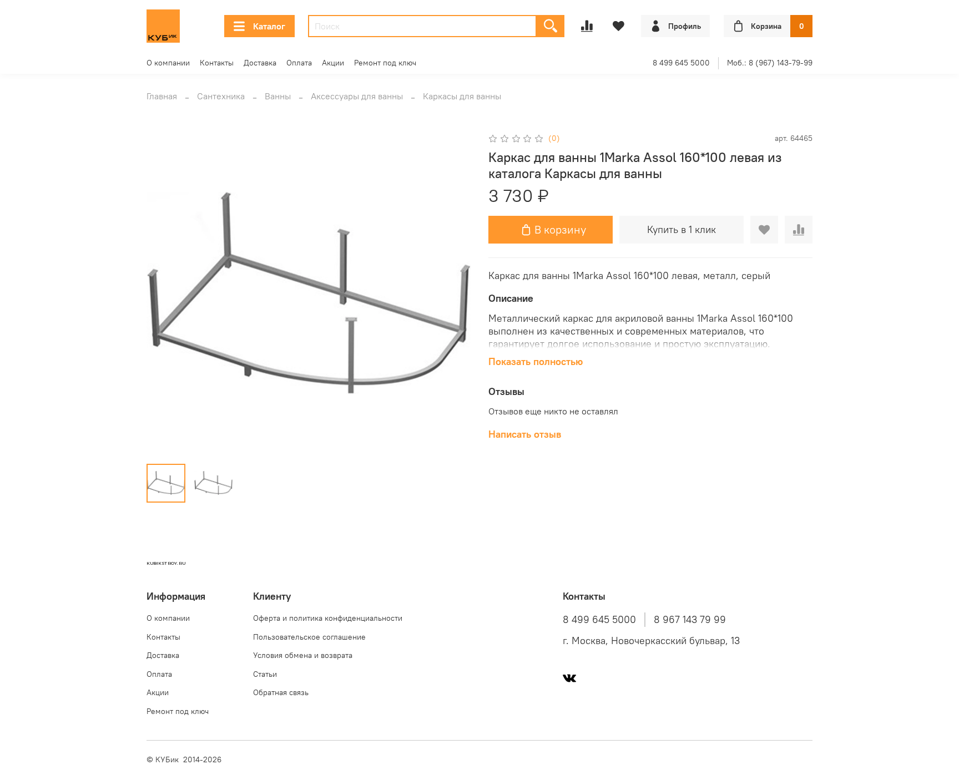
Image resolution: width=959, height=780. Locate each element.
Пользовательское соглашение (309, 637)
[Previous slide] (164, 293)
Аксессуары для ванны (357, 96)
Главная (162, 96)
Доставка (260, 63)
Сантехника (221, 96)
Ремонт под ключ (385, 63)
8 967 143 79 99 (690, 620)
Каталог (269, 26)
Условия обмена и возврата (302, 655)
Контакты (217, 63)
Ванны (278, 96)
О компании (168, 63)
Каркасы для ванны (462, 96)
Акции (333, 63)
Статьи (265, 674)
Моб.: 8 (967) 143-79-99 (769, 63)
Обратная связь (281, 692)
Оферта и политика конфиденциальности (327, 618)
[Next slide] (453, 293)
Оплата (299, 63)
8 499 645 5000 (681, 63)
